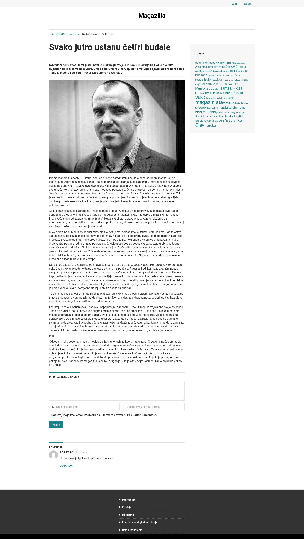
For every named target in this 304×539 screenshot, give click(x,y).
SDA (210, 120)
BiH (232, 70)
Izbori (228, 93)
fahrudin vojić (210, 84)
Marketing (128, 514)
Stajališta (61, 34)
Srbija (221, 120)
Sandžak (239, 116)
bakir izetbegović (221, 70)
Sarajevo (201, 120)
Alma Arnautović (204, 66)
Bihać (238, 71)
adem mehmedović (207, 62)
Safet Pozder (225, 116)
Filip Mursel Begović (217, 85)
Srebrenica (233, 120)
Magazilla (152, 16)
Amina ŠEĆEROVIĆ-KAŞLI (230, 66)
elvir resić (224, 79)
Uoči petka (74, 34)
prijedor (219, 112)
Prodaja (126, 507)
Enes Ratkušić (235, 79)
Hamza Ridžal (231, 88)
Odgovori (66, 465)
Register (247, 3)
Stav (199, 124)
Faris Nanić (225, 84)
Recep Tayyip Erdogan (235, 112)
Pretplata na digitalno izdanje (139, 522)
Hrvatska (199, 93)
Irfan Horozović (214, 93)
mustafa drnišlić (231, 107)
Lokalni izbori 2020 (225, 97)
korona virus (211, 97)
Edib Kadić (212, 79)
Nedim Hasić (205, 111)
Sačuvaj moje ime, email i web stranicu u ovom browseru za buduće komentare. (104, 415)
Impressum (128, 499)
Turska (210, 125)
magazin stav (210, 101)
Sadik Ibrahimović (206, 116)
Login (235, 3)
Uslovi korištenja (132, 530)
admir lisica (225, 62)
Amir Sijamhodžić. (204, 70)
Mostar (213, 107)
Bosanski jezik (214, 75)
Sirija (215, 120)
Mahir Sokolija (233, 103)
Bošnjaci (228, 75)
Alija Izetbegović (239, 62)
